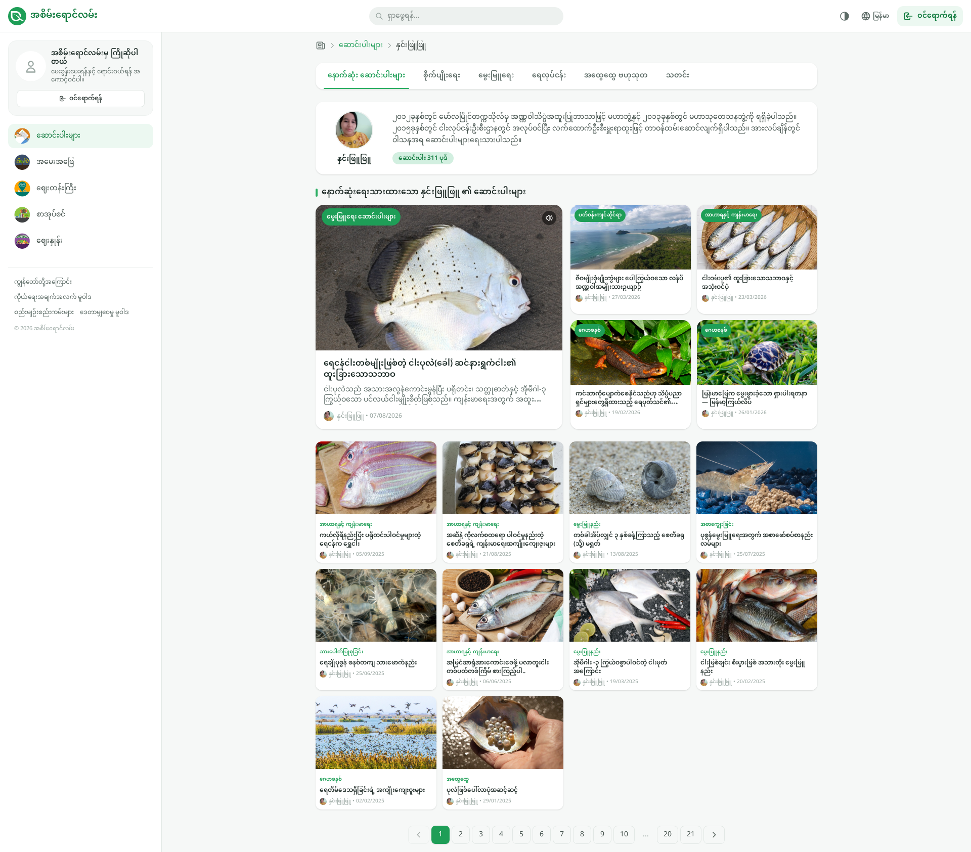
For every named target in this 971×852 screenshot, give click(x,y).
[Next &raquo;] (714, 835)
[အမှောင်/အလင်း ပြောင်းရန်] (844, 16)
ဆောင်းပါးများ (58, 136)
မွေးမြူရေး (496, 75)
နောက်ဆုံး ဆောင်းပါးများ (366, 75)
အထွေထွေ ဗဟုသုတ (616, 75)
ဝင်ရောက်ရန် (85, 98)
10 (624, 834)
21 (691, 834)
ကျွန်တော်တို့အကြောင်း (43, 282)
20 (668, 834)
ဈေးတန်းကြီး (56, 188)
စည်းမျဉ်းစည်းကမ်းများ (44, 312)
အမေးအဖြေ (55, 162)
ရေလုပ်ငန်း (549, 75)
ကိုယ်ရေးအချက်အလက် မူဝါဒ (53, 297)
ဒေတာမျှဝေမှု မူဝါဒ (104, 312)
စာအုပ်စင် (50, 214)
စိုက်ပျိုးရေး (441, 75)
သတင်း (677, 75)
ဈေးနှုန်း (49, 241)
